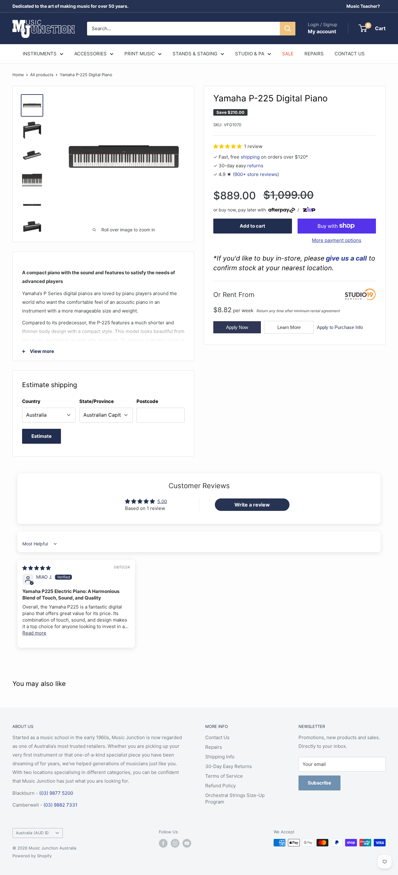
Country (31, 401)
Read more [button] (34, 633)
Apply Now (237, 327)
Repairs (213, 747)
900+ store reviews (255, 174)
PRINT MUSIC (139, 54)
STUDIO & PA (249, 54)
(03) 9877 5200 (56, 793)
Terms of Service (224, 776)
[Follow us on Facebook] (163, 843)
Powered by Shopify (32, 855)
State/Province (96, 401)
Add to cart (252, 226)
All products (41, 74)
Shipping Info (219, 757)
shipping (250, 157)
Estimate (41, 436)
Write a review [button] (252, 505)
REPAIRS (314, 54)
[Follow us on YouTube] (187, 843)
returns (255, 165)
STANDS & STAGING (195, 54)
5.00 (162, 501)
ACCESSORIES (90, 54)
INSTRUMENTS (40, 54)
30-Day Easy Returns (228, 766)
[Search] (287, 28)
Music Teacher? (363, 6)
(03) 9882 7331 (60, 805)
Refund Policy (220, 786)
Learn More (289, 327)
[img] (36, 568)
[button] (228, 146)
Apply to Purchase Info (340, 327)
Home (18, 74)
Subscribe (319, 783)
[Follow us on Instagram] (175, 843)
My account (322, 31)
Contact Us (217, 737)
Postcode (147, 401)
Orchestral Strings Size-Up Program (235, 798)
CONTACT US (350, 54)
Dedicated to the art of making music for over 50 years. (70, 6)
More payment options (336, 240)
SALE (288, 54)
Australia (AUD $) (32, 833)
